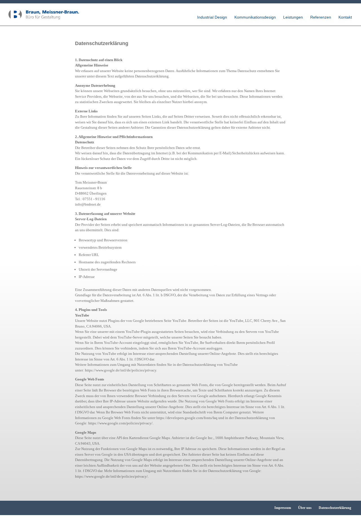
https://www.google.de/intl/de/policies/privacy (120, 370)
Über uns (305, 508)
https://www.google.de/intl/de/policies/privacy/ (111, 476)
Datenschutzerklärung (335, 508)
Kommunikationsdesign (255, 17)
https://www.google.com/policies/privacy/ (120, 423)
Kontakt (345, 17)
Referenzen (320, 17)
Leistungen (293, 17)
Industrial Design (212, 17)
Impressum (282, 508)
